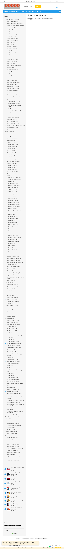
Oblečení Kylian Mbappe (12, 30)
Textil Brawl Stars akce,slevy (14, 440)
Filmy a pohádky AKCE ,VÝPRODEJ (15, 448)
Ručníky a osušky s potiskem (12, 379)
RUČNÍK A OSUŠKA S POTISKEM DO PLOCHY (15, 384)
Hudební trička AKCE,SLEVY (13, 450)
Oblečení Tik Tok (11, 167)
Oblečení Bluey (11, 252)
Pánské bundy (10, 339)
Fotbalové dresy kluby (12, 80)
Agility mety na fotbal (13, 109)
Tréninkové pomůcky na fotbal (15, 111)
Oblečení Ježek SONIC (13, 196)
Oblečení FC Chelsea (11, 55)
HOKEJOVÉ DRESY (11, 76)
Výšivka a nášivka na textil (11, 431)
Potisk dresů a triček (10, 387)
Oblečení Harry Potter (13, 200)
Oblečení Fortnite (11, 151)
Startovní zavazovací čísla (13, 460)
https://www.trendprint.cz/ (41, 539)
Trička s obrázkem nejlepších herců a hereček (16, 277)
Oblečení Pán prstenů (13, 235)
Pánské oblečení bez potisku (13, 324)
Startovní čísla (8, 436)
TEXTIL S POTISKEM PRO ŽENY (14, 134)
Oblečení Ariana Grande (12, 287)
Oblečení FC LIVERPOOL (12, 46)
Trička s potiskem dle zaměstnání (15, 262)
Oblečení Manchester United (13, 74)
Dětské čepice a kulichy (12, 377)
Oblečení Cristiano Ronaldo (13, 57)
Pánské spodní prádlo (12, 331)
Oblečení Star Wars (12, 208)
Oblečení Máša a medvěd (13, 241)
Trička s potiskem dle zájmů (13, 260)
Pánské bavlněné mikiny (12, 329)
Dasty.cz (18, 539)
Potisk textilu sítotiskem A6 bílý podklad (14, 394)
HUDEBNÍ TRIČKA (9, 282)
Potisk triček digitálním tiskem (14, 415)
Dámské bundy (10, 357)
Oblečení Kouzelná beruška (14, 185)
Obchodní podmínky (30, 1)
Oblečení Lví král (11, 245)
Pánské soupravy (11, 337)
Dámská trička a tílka (12, 352)
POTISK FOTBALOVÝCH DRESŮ (14, 389)
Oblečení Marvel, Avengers (14, 204)
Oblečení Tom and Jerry (13, 225)
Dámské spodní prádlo (12, 359)
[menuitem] (11, 11)
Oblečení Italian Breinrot (12, 144)
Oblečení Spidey (11, 243)
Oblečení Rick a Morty (13, 218)
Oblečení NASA (10, 271)
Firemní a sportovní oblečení (11, 417)
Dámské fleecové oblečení (13, 345)
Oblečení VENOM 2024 (13, 183)
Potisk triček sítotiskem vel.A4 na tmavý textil (15, 408)
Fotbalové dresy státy (12, 84)
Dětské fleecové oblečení (13, 363)
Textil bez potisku (9, 318)
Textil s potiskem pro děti (13, 136)
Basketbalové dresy (12, 119)
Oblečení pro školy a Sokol (13, 320)
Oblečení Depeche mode (13, 301)
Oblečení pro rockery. (12, 299)
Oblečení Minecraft (11, 153)
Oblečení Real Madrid (12, 49)
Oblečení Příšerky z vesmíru (14, 237)
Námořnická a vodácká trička (13, 314)
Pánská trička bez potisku (13, 333)
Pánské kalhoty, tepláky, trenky (14, 335)
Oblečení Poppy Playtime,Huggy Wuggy (14, 174)
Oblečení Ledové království (14, 202)
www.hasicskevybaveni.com (27, 539)
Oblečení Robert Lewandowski (14, 65)
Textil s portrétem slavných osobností (16, 273)
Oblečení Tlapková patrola (14, 194)
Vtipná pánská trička (12, 275)
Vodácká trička (8, 312)
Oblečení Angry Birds (12, 169)
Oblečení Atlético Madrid (12, 40)
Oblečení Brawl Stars (12, 146)
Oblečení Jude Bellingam (12, 34)
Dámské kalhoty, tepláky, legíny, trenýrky (14, 354)
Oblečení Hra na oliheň (13, 192)
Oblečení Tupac (11, 295)
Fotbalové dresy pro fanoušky (12, 19)
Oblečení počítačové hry (13, 138)
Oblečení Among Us (11, 155)
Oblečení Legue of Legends (13, 161)
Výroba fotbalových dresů (13, 123)
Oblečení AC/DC (11, 303)
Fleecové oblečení (11, 326)
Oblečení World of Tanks (13, 157)
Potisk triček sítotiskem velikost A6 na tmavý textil (16, 405)
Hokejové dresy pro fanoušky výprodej (14, 457)
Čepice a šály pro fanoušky (13, 86)
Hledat (38, 6)
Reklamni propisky (11, 429)
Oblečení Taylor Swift (12, 291)
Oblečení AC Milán (11, 42)
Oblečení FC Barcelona (12, 53)
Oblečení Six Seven (11, 142)
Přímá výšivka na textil (12, 433)
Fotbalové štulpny (12, 115)
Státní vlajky (9, 421)
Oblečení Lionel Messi (12, 61)
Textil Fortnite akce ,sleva (13, 444)
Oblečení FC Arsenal (11, 51)
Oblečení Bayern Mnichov (13, 59)
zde (53, 548)
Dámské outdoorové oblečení (14, 347)
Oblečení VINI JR (10, 67)
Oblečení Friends (12, 214)
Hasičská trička (10, 310)
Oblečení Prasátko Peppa (14, 250)
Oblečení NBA (10, 130)
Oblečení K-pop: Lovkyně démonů (15, 248)
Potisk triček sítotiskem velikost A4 (15, 400)
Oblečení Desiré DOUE (12, 36)
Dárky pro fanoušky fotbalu (13, 88)
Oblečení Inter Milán (11, 93)
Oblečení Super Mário (13, 233)
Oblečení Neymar (11, 63)
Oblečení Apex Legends (12, 159)
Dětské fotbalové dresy (13, 117)
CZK (51, 1)
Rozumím (58, 547)
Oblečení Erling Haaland (12, 21)
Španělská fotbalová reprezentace (15, 23)
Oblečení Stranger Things (14, 206)
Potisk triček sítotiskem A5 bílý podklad (14, 397)
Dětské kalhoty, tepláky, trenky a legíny (15, 370)
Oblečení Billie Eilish (11, 289)
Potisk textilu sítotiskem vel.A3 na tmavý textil (15, 412)
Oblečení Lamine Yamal (12, 32)
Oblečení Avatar (11, 229)
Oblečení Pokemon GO (12, 172)
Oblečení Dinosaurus (12, 222)
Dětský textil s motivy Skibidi (14, 179)
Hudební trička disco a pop (13, 285)
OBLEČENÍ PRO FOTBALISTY (14, 113)
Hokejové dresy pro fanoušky (14, 78)
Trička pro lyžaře (11, 280)
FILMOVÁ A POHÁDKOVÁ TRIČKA (14, 177)
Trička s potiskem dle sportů (14, 258)
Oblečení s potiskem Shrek (14, 254)
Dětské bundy (10, 375)
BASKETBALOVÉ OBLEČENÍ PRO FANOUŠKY (15, 125)
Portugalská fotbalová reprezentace (15, 25)
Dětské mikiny (10, 366)
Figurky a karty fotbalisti (12, 95)
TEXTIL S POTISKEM (9, 132)
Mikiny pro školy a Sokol (12, 322)
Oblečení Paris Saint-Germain (13, 72)
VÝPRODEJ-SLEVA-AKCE (12, 438)
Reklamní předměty (9, 419)
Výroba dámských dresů (12, 121)
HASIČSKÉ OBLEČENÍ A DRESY (11, 306)
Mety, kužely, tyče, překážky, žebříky (15, 106)
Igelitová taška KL (11, 427)
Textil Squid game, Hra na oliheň (15, 190)
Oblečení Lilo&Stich (12, 239)
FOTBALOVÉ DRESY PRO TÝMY (14, 101)
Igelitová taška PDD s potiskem (14, 425)
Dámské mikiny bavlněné (13, 350)
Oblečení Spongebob (12, 165)
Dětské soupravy (11, 373)
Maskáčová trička (11, 316)
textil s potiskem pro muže (13, 256)
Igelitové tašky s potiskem (13, 423)
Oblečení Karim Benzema (12, 70)
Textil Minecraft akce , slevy (13, 442)
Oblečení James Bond (12, 264)
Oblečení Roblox (11, 148)
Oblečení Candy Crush (12, 163)
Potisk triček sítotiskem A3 (13, 402)
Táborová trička (11, 140)
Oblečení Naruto (11, 220)
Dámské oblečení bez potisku (14, 343)
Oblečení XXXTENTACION (12, 297)
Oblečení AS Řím (10, 44)
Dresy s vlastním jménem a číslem (14, 97)
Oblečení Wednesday (13, 187)
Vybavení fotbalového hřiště (14, 103)
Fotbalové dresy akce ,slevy (13, 452)
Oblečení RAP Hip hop (12, 293)
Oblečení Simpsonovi (12, 198)
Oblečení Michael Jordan (12, 127)
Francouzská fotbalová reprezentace (15, 28)
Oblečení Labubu (11, 181)
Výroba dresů (10, 99)
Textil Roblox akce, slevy (13, 446)
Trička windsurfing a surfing (13, 266)
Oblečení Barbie (11, 231)
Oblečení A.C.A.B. (11, 269)
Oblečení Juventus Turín (12, 38)
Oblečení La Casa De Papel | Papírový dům (16, 211)
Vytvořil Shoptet (56, 546)
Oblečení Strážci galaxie (13, 227)
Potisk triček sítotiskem (12, 391)
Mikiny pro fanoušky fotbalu (13, 82)
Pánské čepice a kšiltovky (13, 341)
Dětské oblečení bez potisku (13, 361)
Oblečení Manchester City (13, 91)
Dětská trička (10, 368)
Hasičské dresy (10, 308)
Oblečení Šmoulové (12, 216)
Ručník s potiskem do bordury (14, 382)
